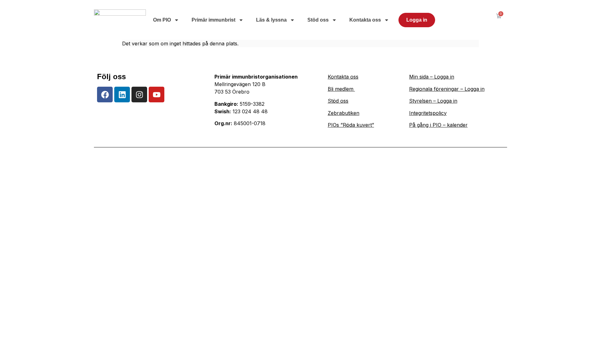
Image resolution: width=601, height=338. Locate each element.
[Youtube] (156, 94)
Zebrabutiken (343, 113)
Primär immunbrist (213, 20)
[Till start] (120, 19)
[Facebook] (105, 94)
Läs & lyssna (271, 20)
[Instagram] (139, 94)
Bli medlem (341, 89)
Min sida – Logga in (431, 77)
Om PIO (162, 20)
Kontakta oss (365, 20)
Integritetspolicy (428, 113)
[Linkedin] (122, 94)
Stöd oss (318, 20)
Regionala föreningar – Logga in (447, 89)
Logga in (416, 20)
